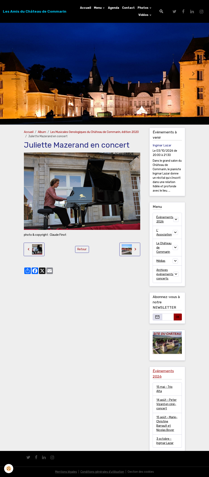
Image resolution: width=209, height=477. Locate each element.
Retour (82, 249)
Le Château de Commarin (163, 248)
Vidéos (143, 15)
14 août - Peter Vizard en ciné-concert (166, 404)
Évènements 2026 (164, 219)
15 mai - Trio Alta (164, 389)
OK (177, 317)
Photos (143, 8)
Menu (98, 8)
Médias (160, 261)
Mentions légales (66, 472)
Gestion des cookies (141, 472)
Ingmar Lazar (162, 145)
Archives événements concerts (164, 274)
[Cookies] (8, 468)
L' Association (164, 232)
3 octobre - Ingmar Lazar (164, 441)
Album (42, 132)
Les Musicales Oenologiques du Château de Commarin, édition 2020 (94, 132)
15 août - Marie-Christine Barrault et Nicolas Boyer (166, 424)
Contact (128, 8)
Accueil (85, 8)
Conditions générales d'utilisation (102, 472)
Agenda (113, 8)
